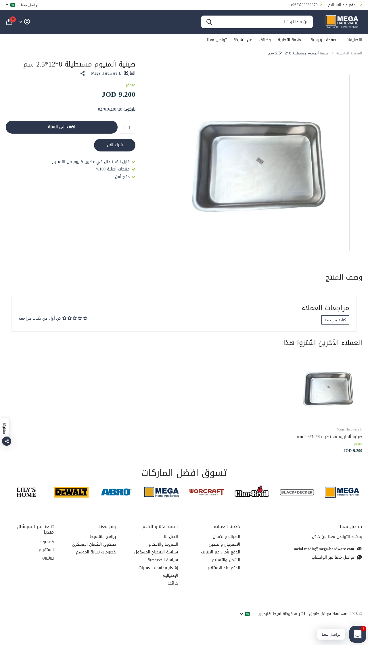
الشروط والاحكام (163, 544)
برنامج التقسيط (103, 536)
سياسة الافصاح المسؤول (156, 552)
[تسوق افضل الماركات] (342, 492)
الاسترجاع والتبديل (224, 544)
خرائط (173, 583)
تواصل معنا (30, 5)
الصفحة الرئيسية (324, 40)
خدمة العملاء (227, 526)
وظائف (265, 40)
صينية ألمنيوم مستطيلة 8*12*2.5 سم (329, 437)
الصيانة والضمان (226, 536)
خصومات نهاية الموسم (96, 552)
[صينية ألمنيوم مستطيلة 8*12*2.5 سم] (328, 388)
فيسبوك (46, 542)
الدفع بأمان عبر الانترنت (220, 552)
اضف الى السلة (61, 127)
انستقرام (46, 550)
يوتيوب (48, 557)
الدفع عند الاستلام (224, 568)
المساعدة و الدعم (160, 526)
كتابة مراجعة (335, 319)
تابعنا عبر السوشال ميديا (35, 529)
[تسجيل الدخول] (24, 21)
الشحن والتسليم (226, 560)
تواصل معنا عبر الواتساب (333, 557)
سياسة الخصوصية (162, 560)
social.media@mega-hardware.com (324, 549)
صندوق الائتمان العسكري (94, 544)
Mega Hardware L (106, 73)
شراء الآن (115, 145)
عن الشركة (242, 40)
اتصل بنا (171, 536)
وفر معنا (107, 526)
